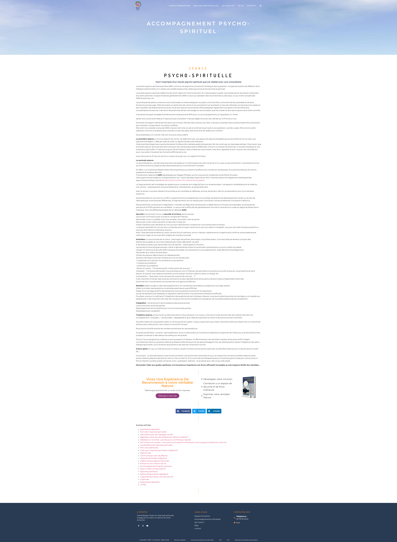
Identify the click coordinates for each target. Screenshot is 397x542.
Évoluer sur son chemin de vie (153, 463)
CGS (220, 540)
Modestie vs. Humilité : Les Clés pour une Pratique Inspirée (165, 440)
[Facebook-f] (138, 525)
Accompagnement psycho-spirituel (156, 466)
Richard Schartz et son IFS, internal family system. (183, 180)
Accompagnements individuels (207, 519)
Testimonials (145, 453)
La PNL (143, 485)
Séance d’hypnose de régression (154, 474)
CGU (228, 540)
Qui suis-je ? (228, 6)
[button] (260, 5)
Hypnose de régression (150, 429)
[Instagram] (143, 525)
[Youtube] (147, 525)
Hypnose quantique (148, 471)
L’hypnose (144, 479)
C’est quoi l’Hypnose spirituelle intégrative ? (159, 450)
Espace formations (179, 6)
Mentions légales (180, 540)
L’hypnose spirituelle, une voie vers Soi (156, 477)
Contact (251, 6)
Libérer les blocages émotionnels (154, 461)
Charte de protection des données (202, 540)
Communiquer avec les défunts (153, 456)
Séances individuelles (206, 6)
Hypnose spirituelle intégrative (153, 458)
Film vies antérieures (149, 448)
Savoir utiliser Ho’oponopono (153, 469)
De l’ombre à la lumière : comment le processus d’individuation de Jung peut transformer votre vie (183, 442)
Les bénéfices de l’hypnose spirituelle (156, 445)
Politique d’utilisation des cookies (246, 540)
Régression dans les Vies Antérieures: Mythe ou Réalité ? (164, 437)
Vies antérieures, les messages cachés (156, 434)
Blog (241, 6)
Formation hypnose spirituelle (153, 432)
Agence (165, 540)
